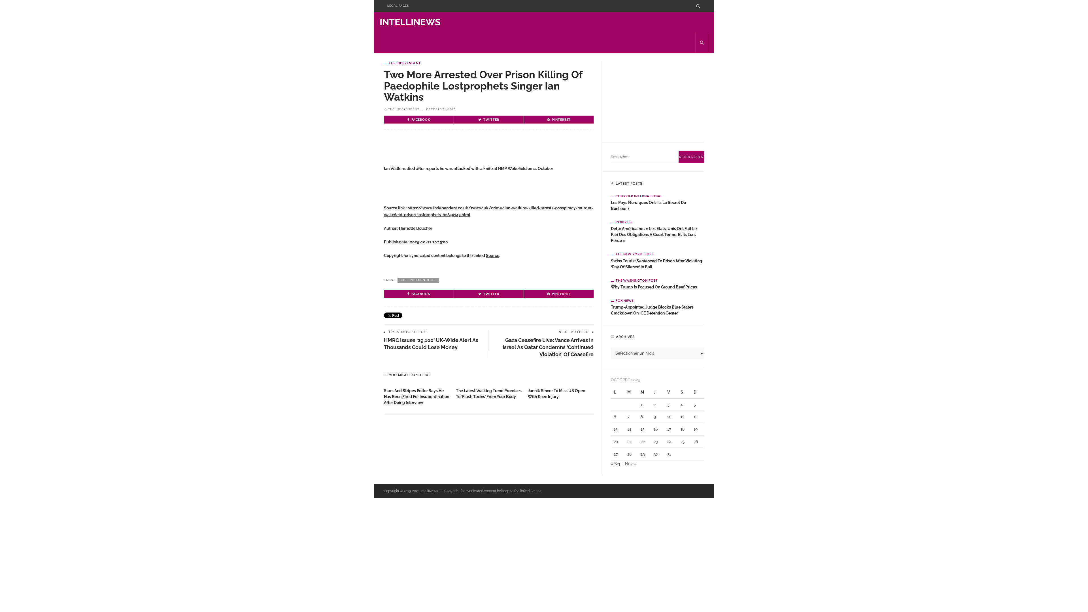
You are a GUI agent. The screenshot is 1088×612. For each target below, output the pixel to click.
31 (669, 454)
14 (629, 429)
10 (669, 417)
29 (643, 454)
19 (696, 429)
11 (682, 417)
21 (629, 441)
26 (696, 441)
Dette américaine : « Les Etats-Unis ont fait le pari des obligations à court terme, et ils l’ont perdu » (654, 234)
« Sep (616, 464)
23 (656, 441)
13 (615, 429)
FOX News (625, 300)
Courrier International (639, 196)
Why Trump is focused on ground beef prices (654, 287)
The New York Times (635, 254)
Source (492, 255)
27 (616, 454)
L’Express (624, 222)
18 (683, 429)
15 (643, 429)
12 (695, 417)
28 (629, 454)
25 (683, 441)
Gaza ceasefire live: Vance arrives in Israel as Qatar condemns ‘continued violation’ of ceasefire (548, 347)
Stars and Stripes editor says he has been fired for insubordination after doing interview (416, 396)
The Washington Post (637, 280)
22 (643, 441)
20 (616, 441)
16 (656, 429)
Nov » (630, 464)
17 (669, 429)
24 (669, 441)
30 (656, 454)
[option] (417, 395)
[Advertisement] (450, 152)
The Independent (405, 63)
